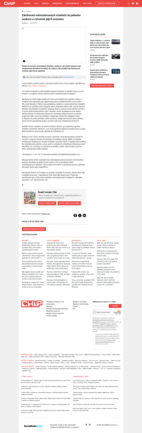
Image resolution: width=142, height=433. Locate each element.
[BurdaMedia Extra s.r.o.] (31, 304)
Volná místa (50, 304)
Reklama (49, 306)
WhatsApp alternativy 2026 (66, 356)
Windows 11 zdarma (28, 368)
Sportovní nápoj (104, 360)
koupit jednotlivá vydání (69, 203)
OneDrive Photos (95, 366)
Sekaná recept (54, 362)
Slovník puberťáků (54, 354)
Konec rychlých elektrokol (55, 366)
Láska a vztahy (106, 354)
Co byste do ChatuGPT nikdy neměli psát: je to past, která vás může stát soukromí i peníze (83, 255)
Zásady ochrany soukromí (55, 313)
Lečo (67, 362)
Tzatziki (46, 362)
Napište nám (45, 214)
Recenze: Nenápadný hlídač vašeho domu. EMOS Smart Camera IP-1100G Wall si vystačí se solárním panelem (45, 399)
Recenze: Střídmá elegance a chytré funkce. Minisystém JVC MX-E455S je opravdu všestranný (58, 282)
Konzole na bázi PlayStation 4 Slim (70, 368)
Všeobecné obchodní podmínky (57, 309)
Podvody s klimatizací (113, 368)
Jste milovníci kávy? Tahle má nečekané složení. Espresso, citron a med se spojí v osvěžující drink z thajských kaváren (96, 381)
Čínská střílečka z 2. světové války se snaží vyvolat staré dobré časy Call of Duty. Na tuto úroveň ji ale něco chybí (100, 44)
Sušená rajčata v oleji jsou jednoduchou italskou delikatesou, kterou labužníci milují (93, 393)
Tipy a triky (87, 3)
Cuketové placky (27, 362)
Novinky (27, 3)
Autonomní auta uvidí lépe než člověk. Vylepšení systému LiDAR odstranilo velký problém (99, 58)
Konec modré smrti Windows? (111, 366)
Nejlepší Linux (26, 370)
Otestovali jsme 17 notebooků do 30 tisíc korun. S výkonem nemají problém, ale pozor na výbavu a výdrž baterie (45, 405)
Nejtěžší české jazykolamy (92, 354)
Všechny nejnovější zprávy (33, 229)
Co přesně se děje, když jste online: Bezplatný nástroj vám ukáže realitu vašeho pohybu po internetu (45, 411)
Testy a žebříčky (53, 240)
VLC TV (103, 368)
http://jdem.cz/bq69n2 (36, 86)
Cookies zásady (51, 315)
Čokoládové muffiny (67, 360)
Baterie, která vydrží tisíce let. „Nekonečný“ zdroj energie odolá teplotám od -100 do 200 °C (33, 255)
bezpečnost (76, 240)
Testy (36, 3)
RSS (74, 309)
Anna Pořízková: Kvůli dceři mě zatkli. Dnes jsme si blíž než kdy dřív (93, 404)
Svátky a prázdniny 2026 (36, 356)
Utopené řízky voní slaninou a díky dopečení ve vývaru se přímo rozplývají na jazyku (95, 399)
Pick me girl (78, 354)
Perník (63, 362)
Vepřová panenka (40, 360)
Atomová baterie (53, 368)
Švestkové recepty (76, 362)
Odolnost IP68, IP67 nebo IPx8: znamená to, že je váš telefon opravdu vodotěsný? (107, 261)
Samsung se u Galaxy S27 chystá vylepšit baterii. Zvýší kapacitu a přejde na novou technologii (33, 284)
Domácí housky (88, 362)
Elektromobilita (72, 3)
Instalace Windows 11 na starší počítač (77, 366)
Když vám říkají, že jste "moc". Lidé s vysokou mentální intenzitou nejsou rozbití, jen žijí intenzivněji (95, 409)
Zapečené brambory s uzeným (103, 362)
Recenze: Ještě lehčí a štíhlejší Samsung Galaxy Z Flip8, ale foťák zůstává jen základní (58, 274)
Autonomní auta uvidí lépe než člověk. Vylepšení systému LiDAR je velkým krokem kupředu (44, 387)
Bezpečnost (57, 3)
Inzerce (75, 306)
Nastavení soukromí (53, 311)
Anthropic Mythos (41, 368)
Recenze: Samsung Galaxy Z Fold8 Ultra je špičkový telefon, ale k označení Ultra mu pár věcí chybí (58, 255)
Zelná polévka (38, 362)
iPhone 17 (96, 368)
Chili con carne (93, 360)
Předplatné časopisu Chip (55, 302)
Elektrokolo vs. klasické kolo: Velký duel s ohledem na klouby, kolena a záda (108, 253)
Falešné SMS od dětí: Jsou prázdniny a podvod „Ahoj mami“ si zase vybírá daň (83, 274)
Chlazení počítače (40, 366)
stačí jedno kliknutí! (68, 77)
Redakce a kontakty (79, 302)
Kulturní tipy (116, 354)
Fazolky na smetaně (54, 360)
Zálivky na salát (115, 360)
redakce (25, 23)
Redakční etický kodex (81, 304)
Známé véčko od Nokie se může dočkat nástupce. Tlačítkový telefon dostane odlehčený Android (99, 73)
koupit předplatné (47, 203)
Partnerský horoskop (67, 354)
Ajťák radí (24, 356)
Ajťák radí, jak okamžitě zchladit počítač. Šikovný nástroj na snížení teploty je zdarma (108, 245)
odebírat (115, 306)
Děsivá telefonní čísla (40, 354)
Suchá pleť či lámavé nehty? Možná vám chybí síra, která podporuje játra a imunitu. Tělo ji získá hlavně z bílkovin (96, 387)
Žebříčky (45, 3)
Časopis (28, 11)
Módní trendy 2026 (51, 356)
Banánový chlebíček (81, 360)
